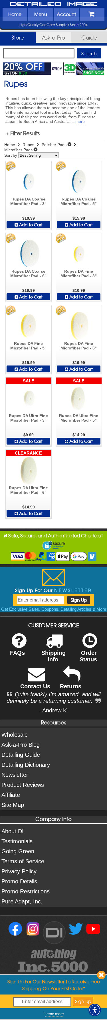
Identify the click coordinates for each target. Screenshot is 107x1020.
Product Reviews (22, 785)
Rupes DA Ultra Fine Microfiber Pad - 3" (28, 417)
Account (66, 14)
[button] (94, 1010)
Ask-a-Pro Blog (20, 745)
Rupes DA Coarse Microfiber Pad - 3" (28, 201)
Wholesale (14, 735)
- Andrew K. (53, 710)
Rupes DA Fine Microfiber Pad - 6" (78, 345)
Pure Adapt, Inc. (22, 901)
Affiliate (10, 795)
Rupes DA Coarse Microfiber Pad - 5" (78, 201)
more (80, 121)
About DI (12, 831)
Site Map (12, 805)
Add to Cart (30, 224)
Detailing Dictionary (25, 765)
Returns (70, 686)
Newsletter (14, 775)
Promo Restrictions (25, 891)
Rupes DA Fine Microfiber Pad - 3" (78, 273)
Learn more (54, 1013)
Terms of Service (22, 861)
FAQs (17, 653)
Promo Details (19, 881)
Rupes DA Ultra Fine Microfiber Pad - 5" (78, 417)
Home (14, 14)
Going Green (17, 851)
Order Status (88, 656)
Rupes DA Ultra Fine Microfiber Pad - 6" (28, 490)
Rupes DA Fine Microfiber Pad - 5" (28, 345)
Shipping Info (53, 656)
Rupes (28, 144)
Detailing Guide (20, 755)
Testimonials (17, 841)
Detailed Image (53, 4)
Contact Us (35, 686)
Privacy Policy (19, 871)
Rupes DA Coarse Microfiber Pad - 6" (28, 273)
